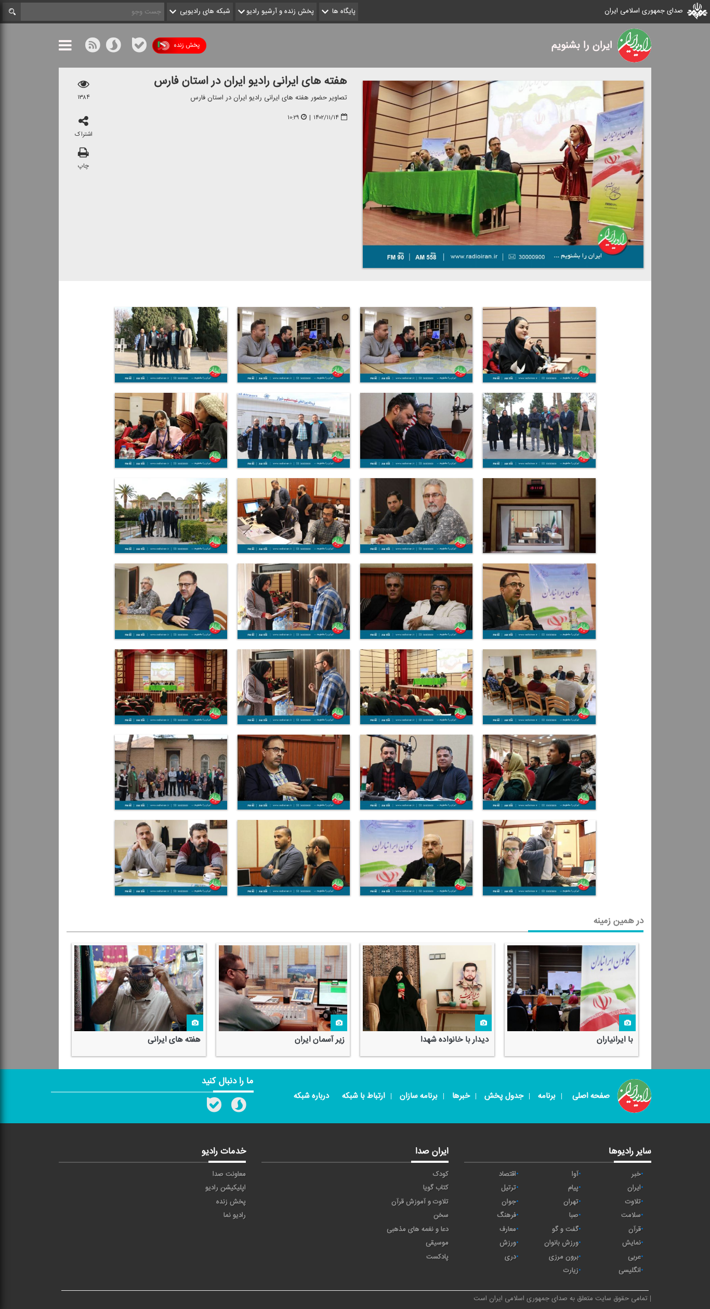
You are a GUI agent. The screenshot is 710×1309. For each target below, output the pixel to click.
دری (510, 1257)
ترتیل (508, 1188)
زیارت (570, 1270)
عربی (634, 1257)
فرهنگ (506, 1215)
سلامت (631, 1215)
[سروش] (113, 47)
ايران (634, 1188)
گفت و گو (565, 1229)
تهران (570, 1202)
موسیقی (437, 1243)
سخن (441, 1215)
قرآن (634, 1229)
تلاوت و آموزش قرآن (420, 1202)
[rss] (92, 47)
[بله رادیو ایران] (214, 1107)
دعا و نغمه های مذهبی (418, 1229)
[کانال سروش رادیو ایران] (238, 1107)
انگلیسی (630, 1270)
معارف (507, 1229)
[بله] (139, 47)
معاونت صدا (229, 1174)
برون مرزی (563, 1257)
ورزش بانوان (561, 1243)
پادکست (437, 1257)
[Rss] (126, 45)
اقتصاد (507, 1174)
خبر (636, 1174)
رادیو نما (234, 1215)
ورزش (507, 1243)
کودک (441, 1174)
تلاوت (633, 1202)
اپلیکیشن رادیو (225, 1188)
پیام (573, 1188)
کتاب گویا (436, 1188)
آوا (575, 1174)
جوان (509, 1202)
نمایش (631, 1243)
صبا (573, 1215)
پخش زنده (187, 45)
